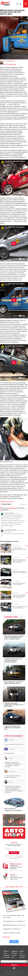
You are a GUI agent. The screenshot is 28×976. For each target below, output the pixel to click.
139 (6, 568)
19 (5, 603)
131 (6, 580)
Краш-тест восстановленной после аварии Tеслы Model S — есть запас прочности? (19, 596)
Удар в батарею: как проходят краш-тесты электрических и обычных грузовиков (19, 561)
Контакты (22, 955)
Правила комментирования (21, 974)
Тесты (5, 953)
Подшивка (14, 951)
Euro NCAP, (3, 501)
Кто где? (13, 955)
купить (14, 941)
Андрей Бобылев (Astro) (10, 530)
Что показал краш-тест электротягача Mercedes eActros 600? (20, 549)
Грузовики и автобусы (6, 544)
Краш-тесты (10, 501)
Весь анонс (6, 937)
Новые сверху (22, 504)
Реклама (21, 957)
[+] (1, 527)
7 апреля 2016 (10, 61)
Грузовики (6, 955)
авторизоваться (12, 508)
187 (7, 591)
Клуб (12, 957)
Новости (2, 61)
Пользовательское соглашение (7, 974)
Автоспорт (6, 957)
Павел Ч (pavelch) (9, 513)
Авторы (21, 951)
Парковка (14, 953)
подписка (14, 965)
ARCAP (21, 953)
